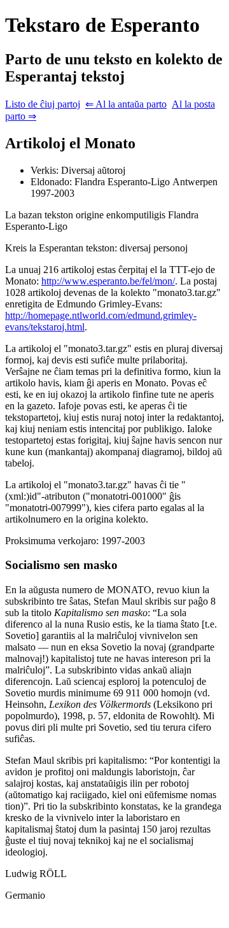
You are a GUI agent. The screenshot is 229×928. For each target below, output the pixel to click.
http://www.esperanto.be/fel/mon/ (108, 281)
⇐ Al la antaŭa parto (126, 104)
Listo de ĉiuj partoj (42, 104)
